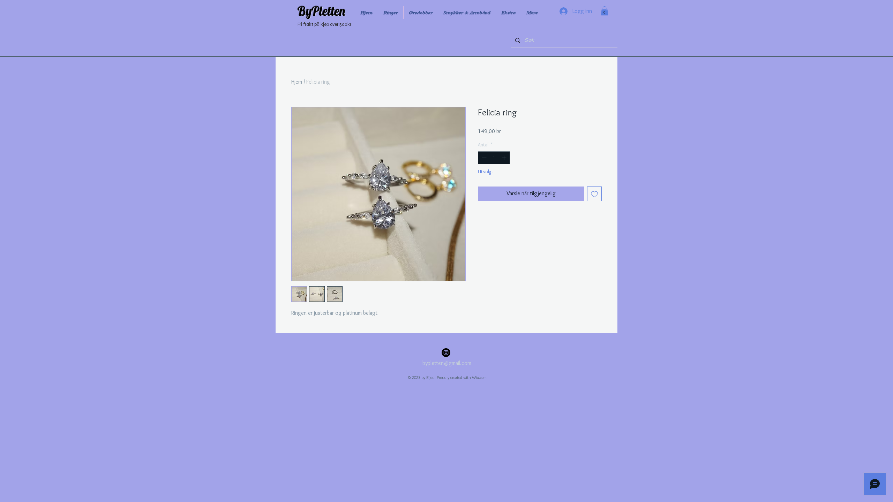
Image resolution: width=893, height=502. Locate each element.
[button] (604, 10)
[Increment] (504, 158)
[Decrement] (483, 158)
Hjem (296, 81)
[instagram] (446, 352)
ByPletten (321, 11)
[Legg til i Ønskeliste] (594, 194)
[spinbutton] (494, 158)
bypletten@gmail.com (446, 363)
